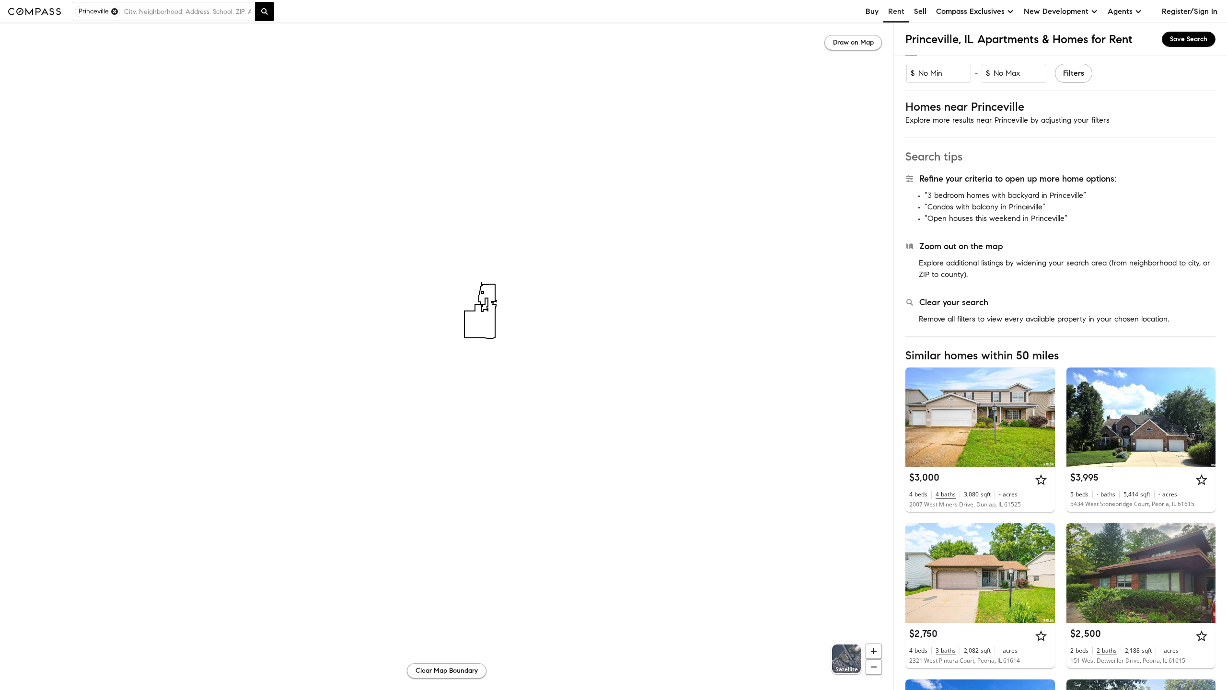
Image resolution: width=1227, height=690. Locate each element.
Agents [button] (1120, 11)
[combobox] (187, 11)
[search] (264, 11)
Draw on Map (853, 42)
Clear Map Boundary (447, 671)
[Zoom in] (874, 651)
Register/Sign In (1189, 11)
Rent (896, 11)
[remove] (114, 11)
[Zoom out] (874, 667)
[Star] (1041, 480)
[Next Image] (1043, 417)
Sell (920, 11)
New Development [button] (1056, 11)
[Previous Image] (917, 417)
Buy (872, 11)
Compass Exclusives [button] (970, 11)
